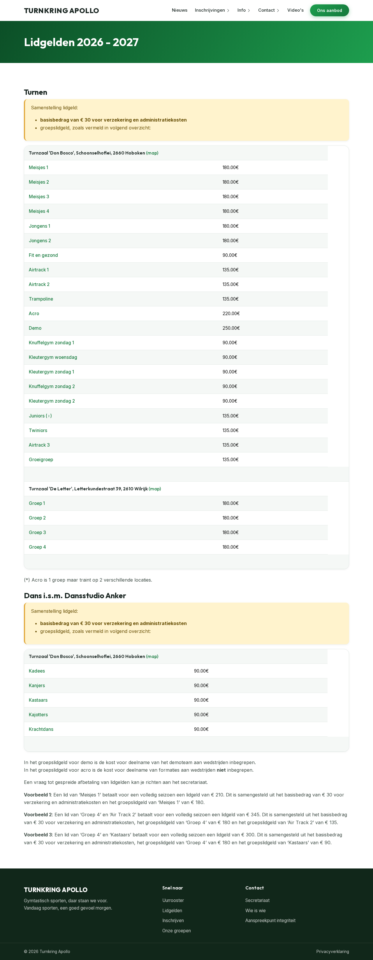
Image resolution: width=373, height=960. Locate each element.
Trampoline (41, 299)
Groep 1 (37, 503)
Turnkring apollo (61, 10)
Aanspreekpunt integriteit (270, 920)
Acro (34, 313)
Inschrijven (173, 920)
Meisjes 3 (39, 196)
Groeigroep (41, 459)
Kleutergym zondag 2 (52, 401)
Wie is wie (255, 910)
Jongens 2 (40, 240)
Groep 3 (37, 532)
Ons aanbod (329, 10)
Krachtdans (41, 729)
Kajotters (38, 714)
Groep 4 (37, 547)
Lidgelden (172, 910)
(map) (152, 153)
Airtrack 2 (39, 284)
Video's (295, 10)
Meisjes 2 (39, 182)
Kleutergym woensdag (53, 357)
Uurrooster (173, 900)
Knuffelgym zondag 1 (51, 342)
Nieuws (179, 10)
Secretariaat (257, 900)
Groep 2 (37, 518)
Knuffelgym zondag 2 (52, 386)
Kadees (37, 671)
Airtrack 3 (39, 445)
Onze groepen (176, 930)
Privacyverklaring (332, 951)
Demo (35, 328)
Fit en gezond (43, 255)
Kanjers (37, 685)
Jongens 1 (39, 226)
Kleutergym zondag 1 (51, 372)
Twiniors (38, 430)
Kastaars (38, 700)
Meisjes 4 (39, 211)
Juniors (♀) (40, 416)
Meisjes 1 (38, 167)
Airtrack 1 (39, 270)
